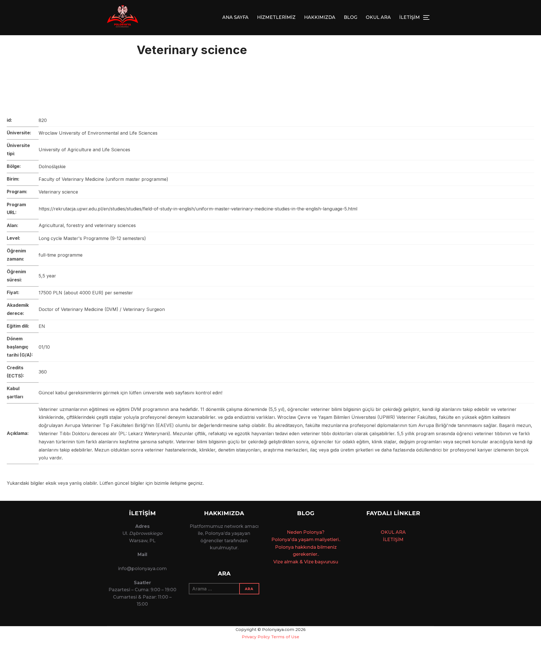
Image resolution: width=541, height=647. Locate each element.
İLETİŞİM (409, 17)
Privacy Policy (256, 636)
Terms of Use (285, 636)
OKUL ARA (378, 17)
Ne (290, 532)
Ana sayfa (235, 17)
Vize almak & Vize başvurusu (305, 561)
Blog (350, 17)
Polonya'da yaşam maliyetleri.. (305, 539)
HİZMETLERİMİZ (276, 17)
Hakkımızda (319, 17)
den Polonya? (309, 532)
